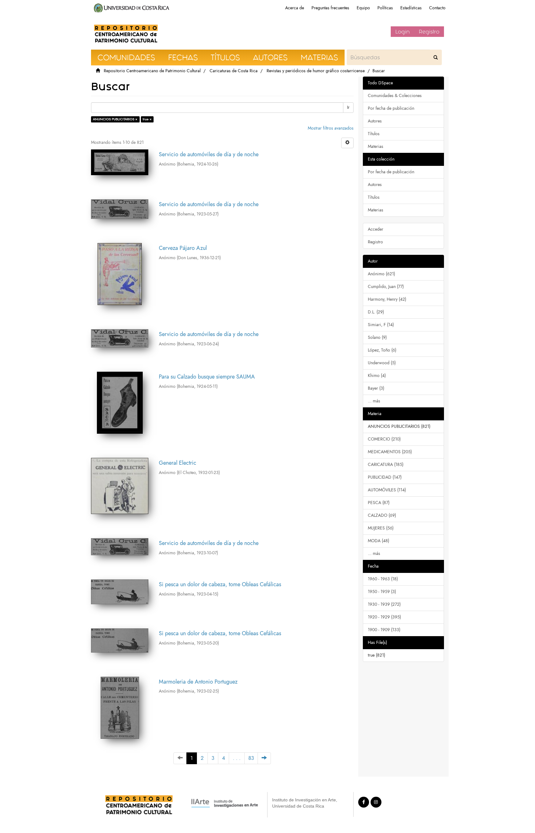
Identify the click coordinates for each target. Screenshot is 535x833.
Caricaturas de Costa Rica (234, 71)
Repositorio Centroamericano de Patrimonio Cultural (152, 71)
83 (251, 758)
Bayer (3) (376, 388)
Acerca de (294, 8)
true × (147, 119)
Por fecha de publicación (391, 108)
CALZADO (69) (382, 515)
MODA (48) (378, 541)
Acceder (375, 229)
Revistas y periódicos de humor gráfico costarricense (316, 71)
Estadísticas (411, 8)
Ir (348, 107)
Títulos (374, 134)
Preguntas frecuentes (330, 8)
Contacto (437, 8)
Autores (375, 121)
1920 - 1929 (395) (384, 617)
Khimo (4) (377, 376)
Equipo (363, 8)
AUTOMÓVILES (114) (387, 490)
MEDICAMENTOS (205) (390, 452)
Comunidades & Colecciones (395, 96)
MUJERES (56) (381, 528)
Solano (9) (377, 337)
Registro (429, 31)
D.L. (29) (376, 312)
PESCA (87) (378, 503)
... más (374, 401)
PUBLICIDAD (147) (385, 477)
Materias (375, 146)
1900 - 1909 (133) (384, 630)
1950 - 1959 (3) (382, 592)
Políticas (385, 8)
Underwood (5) (382, 363)
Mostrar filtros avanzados (331, 128)
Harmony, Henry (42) (387, 299)
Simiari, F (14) (381, 325)
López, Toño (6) (382, 350)
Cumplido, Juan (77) (386, 287)
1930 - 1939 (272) (384, 604)
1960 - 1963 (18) (383, 579)
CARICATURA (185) (385, 464)
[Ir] (435, 57)
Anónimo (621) (381, 274)
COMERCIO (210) (384, 439)
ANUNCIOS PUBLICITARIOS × (115, 119)
